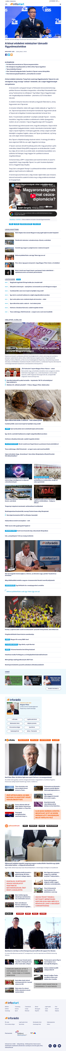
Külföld (18, 219)
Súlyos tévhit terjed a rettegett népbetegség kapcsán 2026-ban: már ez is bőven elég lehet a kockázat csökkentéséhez (47, 901)
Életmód (27, 1010)
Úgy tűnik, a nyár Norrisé (27, 644)
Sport (28, 913)
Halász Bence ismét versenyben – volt (17, 521)
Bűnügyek (37, 1008)
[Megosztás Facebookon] (6, 54)
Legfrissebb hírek (23, 1022)
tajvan (17, 224)
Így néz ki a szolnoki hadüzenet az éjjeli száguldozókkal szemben (26, 434)
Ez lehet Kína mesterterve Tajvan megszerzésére (22, 64)
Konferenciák (45, 740)
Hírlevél (57, 1008)
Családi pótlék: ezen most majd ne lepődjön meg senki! (23, 424)
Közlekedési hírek (37, 1022)
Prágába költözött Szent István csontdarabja (19, 634)
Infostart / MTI (9, 51)
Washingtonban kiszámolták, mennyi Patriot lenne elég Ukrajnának (27, 511)
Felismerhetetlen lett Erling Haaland (23, 649)
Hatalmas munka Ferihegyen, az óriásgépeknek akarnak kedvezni (26, 655)
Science (43, 913)
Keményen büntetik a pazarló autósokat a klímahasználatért (24, 665)
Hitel (25, 825)
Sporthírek (21, 1024)
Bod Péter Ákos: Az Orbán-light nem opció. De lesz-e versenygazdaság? (28, 777)
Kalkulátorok (52, 825)
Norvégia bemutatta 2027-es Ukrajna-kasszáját (22, 515)
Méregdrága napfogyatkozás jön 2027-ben (19, 660)
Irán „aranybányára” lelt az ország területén (19, 536)
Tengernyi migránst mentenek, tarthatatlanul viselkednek (24, 506)
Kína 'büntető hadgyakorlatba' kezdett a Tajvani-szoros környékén (28, 71)
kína (11, 224)
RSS (41, 1045)
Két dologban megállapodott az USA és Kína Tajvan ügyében (26, 67)
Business (20, 913)
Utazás (41, 825)
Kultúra (17, 1008)
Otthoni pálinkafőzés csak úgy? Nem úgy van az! (23, 591)
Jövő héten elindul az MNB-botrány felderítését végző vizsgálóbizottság (18, 798)
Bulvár (36, 1006)
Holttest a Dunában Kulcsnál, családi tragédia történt (22, 439)
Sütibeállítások (9, 1047)
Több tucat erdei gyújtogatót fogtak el (17, 526)
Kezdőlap (12, 219)
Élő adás (15, 719)
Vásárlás (33, 825)
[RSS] (50, 1045)
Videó (46, 1010)
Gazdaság (7, 1010)
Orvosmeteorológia (10, 1024)
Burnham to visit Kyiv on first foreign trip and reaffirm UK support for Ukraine (30, 951)
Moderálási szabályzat (25, 1045)
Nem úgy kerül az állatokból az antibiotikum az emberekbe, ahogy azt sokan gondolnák (46, 480)
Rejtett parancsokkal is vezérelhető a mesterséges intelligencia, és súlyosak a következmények (17, 480)
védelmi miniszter (26, 224)
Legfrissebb (48, 1006)
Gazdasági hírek (37, 1024)
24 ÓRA (18, 279)
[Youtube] (59, 1045)
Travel (35, 913)
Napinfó (37, 1010)
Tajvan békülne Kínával (13, 69)
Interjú (26, 1008)
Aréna (48, 1024)
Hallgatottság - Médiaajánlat (24, 1044)
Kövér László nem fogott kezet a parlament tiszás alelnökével (39, 444)
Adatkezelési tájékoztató (11, 1045)
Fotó (56, 1006)
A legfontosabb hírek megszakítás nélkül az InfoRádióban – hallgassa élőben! (44, 501)
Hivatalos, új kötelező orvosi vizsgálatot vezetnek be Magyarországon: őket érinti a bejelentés (16, 886)
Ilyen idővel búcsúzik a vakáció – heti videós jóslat (23, 420)
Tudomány (17, 1006)
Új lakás (56, 740)
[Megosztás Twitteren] (9, 54)
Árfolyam (34, 740)
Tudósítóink (28, 1006)
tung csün (37, 224)
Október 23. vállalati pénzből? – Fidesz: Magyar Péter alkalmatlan (28, 385)
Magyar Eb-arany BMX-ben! (20, 639)
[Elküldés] (11, 54)
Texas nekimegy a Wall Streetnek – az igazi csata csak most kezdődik (27, 449)
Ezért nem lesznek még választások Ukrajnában (32, 531)
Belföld (7, 1006)
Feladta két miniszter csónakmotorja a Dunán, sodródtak (17, 500)
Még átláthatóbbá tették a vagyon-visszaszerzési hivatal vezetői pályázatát (30, 580)
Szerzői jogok (35, 1045)
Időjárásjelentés (51, 1022)
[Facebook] (54, 1045)
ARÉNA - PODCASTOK (11, 1)
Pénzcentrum (23, 740)
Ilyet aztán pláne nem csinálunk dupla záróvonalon (27, 429)
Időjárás (57, 1010)
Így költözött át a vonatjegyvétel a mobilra (30, 585)
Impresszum (36, 1044)
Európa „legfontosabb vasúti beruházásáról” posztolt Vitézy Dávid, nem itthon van (31, 629)
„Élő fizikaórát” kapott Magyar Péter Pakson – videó (38, 368)
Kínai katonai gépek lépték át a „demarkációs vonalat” (23, 74)
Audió (46, 1008)
